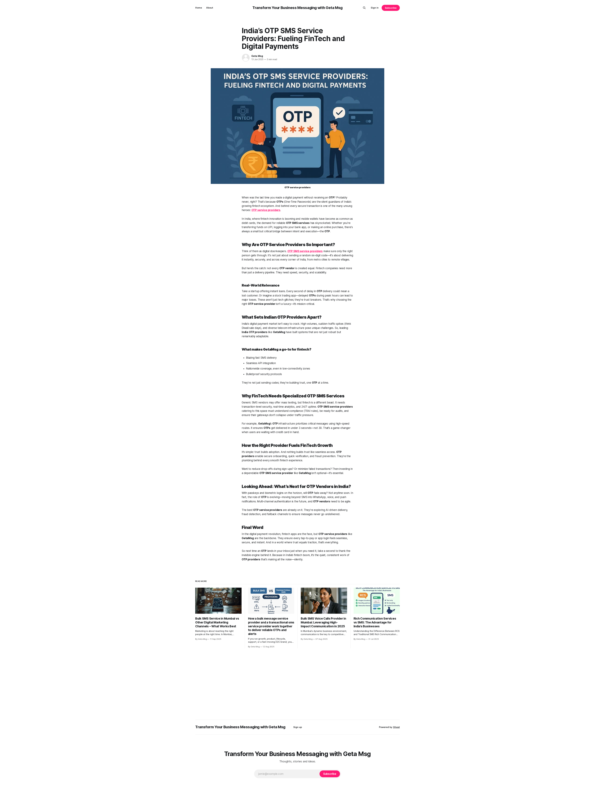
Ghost (396, 727)
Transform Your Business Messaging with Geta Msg (297, 7)
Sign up (297, 727)
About (209, 7)
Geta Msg (257, 56)
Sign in (375, 7)
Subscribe (391, 7)
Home (198, 7)
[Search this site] (364, 7)
